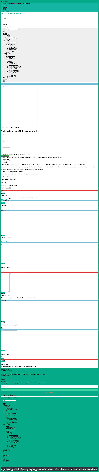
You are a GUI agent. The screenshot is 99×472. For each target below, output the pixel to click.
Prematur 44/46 (12, 74)
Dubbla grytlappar (13, 48)
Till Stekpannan (12, 49)
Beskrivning (6, 159)
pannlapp (48, 157)
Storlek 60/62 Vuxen (13, 63)
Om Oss (5, 9)
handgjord (43, 157)
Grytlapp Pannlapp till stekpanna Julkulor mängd (13, 154)
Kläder (7, 54)
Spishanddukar (9, 45)
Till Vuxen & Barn (7, 53)
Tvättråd (5, 162)
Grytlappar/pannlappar (11, 47)
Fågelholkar (8, 35)
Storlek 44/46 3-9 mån (14, 68)
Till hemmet (6, 40)
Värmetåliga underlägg (11, 44)
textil (57, 157)
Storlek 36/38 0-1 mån (14, 71)
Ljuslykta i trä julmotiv (6, 295)
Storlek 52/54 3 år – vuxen (15, 66)
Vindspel (8, 39)
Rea (4, 80)
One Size (11, 62)
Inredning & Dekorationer (12, 42)
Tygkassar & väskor (10, 56)
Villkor (4, 8)
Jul (4, 81)
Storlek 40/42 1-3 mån (14, 70)
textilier (60, 157)
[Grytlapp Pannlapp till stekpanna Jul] (6, 140)
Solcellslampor (9, 36)
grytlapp (39, 157)
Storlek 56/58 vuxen (13, 65)
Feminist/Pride (6, 79)
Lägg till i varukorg (4, 155)
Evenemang (6, 11)
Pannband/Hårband (10, 57)
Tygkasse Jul (3, 205)
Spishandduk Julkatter (6, 237)
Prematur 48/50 (12, 72)
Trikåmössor (9, 61)
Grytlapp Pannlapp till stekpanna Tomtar (10, 325)
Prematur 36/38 (12, 76)
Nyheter (5, 33)
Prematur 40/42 (12, 75)
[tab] (50, 159)
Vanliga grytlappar (13, 51)
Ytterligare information (8, 160)
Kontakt (5, 7)
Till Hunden (6, 77)
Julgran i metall (4, 195)
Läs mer (2, 271)
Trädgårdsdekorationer (11, 38)
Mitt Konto (5, 6)
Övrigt (7, 52)
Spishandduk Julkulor (5, 354)
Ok (36, 470)
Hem (4, 31)
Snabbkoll (3, 193)
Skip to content (4, 1)
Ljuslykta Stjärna (4, 364)
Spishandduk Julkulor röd (6, 267)
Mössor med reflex (10, 58)
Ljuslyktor (8, 43)
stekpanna (53, 157)
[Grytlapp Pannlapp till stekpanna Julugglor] (6, 147)
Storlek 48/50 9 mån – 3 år (15, 67)
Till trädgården (6, 34)
